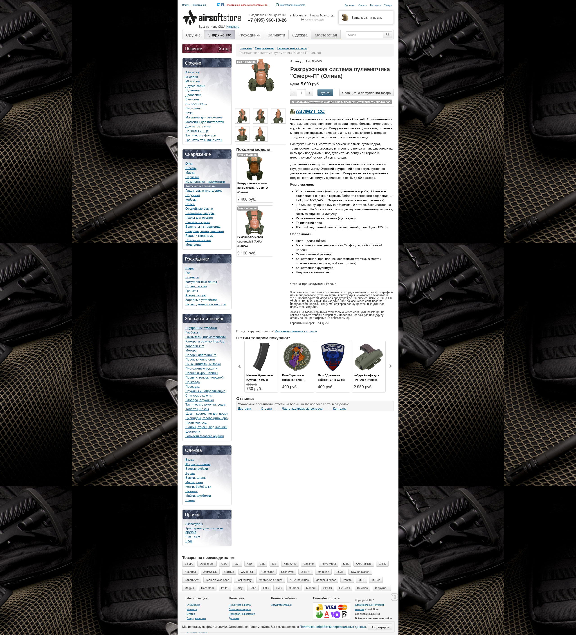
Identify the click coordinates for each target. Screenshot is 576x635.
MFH (361, 580)
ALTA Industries (299, 580)
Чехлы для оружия (199, 217)
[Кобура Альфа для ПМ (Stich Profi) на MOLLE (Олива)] (369, 356)
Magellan (323, 572)
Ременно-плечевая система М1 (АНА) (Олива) (250, 241)
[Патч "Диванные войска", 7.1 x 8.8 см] (333, 356)
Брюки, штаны (195, 477)
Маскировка (194, 482)
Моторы (191, 350)
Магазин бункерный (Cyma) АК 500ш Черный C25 (259, 379)
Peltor (224, 588)
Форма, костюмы (197, 464)
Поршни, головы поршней (204, 377)
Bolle (253, 588)
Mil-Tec (376, 580)
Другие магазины (198, 126)
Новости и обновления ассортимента (246, 5)
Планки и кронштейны (201, 372)
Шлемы (190, 168)
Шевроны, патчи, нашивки (204, 231)
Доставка (244, 408)
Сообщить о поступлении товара (366, 92)
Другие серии (195, 85)
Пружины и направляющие (205, 390)
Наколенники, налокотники (205, 181)
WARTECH (247, 572)
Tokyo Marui (328, 563)
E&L (262, 563)
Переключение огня (200, 359)
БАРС (382, 563)
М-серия (191, 76)
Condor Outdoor (326, 580)
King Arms (290, 563)
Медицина (193, 244)
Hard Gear (207, 588)
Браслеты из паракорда (202, 226)
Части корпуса (196, 422)
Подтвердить (380, 627)
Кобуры (190, 199)
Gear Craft (267, 572)
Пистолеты (193, 108)
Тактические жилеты (200, 186)
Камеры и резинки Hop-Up (204, 341)
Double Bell (207, 563)
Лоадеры (192, 277)
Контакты (339, 408)
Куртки (190, 473)
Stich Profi (287, 572)
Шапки (190, 500)
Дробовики (193, 94)
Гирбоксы (192, 332)
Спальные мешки (198, 240)
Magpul (189, 588)
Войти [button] (185, 5)
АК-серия (192, 72)
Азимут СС (310, 111)
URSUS (305, 572)
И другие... (381, 588)
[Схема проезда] (314, 19)
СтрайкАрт (192, 580)
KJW (249, 563)
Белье (189, 459)
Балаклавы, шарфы (199, 213)
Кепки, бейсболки (198, 486)
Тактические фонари (200, 135)
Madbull (311, 588)
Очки (189, 163)
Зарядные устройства (201, 299)
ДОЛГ (340, 572)
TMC (279, 588)
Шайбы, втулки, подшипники (206, 426)
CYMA (189, 563)
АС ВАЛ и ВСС (196, 103)
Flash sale (192, 536)
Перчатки (192, 177)
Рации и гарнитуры (199, 235)
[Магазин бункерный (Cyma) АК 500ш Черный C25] (261, 356)
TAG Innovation (360, 572)
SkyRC (327, 588)
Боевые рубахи (196, 468)
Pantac (347, 580)
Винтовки (192, 99)
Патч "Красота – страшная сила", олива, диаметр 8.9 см (297, 379)
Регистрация (198, 5)
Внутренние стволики (201, 327)
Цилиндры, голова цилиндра (206, 417)
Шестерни (192, 431)
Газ (187, 272)
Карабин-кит (194, 345)
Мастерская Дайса (271, 580)
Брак (188, 540)
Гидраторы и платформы (204, 190)
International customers (292, 5)
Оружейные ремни (199, 208)
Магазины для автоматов (204, 117)
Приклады (192, 381)
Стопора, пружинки (199, 399)
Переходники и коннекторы (205, 304)
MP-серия (192, 81)
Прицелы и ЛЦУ (197, 130)
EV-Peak (344, 588)
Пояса (190, 204)
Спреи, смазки (196, 286)
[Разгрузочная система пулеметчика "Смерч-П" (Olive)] (242, 116)
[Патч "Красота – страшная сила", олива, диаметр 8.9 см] (297, 356)
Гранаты (191, 290)
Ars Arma (190, 572)
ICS (274, 563)
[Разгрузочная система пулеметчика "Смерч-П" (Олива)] (261, 74)
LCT (237, 563)
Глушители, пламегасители (205, 336)
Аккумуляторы (195, 295)
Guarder (294, 588)
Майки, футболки (198, 495)
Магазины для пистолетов (204, 121)
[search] (387, 34)
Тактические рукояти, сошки (206, 404)
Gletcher (309, 563)
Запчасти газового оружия (204, 435)
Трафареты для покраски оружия (204, 530)
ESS (266, 588)
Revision (362, 588)
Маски (190, 172)
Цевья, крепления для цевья (206, 413)
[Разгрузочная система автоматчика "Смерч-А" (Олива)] (255, 166)
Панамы (191, 491)
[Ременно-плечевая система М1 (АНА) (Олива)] (255, 220)
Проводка (192, 386)
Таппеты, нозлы (197, 408)
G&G (224, 563)
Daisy (239, 588)
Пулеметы (192, 90)
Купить (325, 92)
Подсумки (192, 195)
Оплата (266, 408)
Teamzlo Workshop (217, 580)
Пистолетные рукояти (201, 368)
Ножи (189, 112)
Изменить (232, 26)
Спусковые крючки (199, 395)
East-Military (244, 580)
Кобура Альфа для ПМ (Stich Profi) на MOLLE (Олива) (366, 379)
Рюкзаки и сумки (197, 222)
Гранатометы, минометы (203, 139)
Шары (189, 268)
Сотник (229, 572)
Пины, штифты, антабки (203, 363)
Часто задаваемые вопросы (302, 408)
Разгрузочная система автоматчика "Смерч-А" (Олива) (253, 187)
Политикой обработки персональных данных (333, 626)
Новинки (193, 48)
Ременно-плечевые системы (296, 331)
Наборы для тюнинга (200, 354)
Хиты (224, 48)
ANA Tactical (363, 563)
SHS (346, 563)
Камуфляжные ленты (201, 281)
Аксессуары (194, 523)
